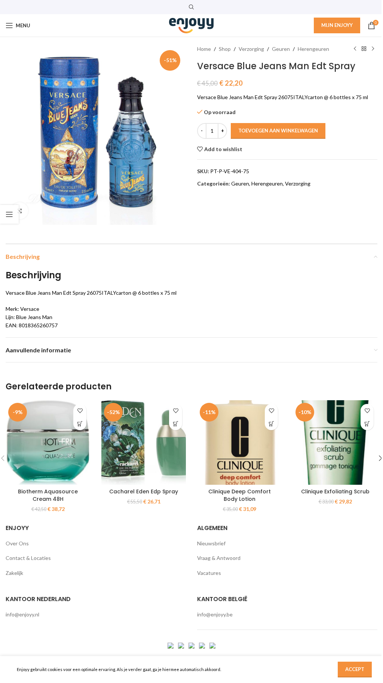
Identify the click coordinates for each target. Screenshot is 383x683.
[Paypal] (192, 645)
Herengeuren (313, 49)
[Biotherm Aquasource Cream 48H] (48, 442)
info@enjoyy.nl (22, 614)
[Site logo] (191, 25)
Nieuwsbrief (211, 543)
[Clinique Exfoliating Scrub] (335, 442)
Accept (354, 669)
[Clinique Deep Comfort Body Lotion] (239, 442)
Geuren (281, 49)
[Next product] (372, 49)
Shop (225, 49)
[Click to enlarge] (19, 210)
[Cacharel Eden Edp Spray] (143, 442)
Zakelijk (14, 573)
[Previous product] (354, 49)
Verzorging (251, 49)
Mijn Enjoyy (337, 25)
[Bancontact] (181, 645)
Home (204, 49)
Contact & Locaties (28, 558)
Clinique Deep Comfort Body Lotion (239, 495)
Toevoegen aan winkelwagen (278, 131)
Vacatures (209, 573)
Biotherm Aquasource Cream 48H (48, 495)
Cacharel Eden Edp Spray (143, 491)
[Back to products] (363, 49)
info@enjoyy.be (215, 614)
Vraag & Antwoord (218, 558)
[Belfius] (212, 645)
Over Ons (17, 543)
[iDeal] (171, 645)
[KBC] (202, 645)
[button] (79, 423)
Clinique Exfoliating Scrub (335, 491)
